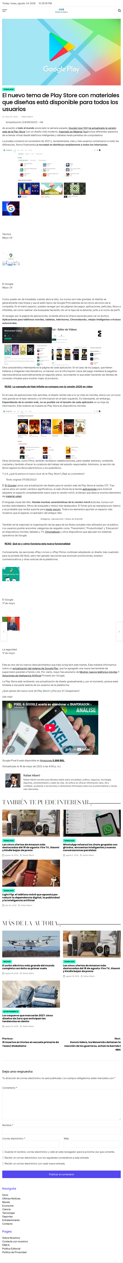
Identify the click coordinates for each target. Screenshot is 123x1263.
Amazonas (52, 760)
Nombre (7, 1125)
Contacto (7, 1223)
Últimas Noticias (11, 1198)
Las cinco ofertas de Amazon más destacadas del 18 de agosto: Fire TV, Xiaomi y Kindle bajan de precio (30, 847)
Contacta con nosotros (15, 1241)
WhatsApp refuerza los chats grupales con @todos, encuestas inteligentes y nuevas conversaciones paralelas (90, 847)
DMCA (6, 1244)
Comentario (9, 1087)
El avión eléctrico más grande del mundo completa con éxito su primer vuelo (28, 967)
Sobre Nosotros (11, 1237)
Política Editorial (11, 1248)
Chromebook (52, 531)
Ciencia (6, 1209)
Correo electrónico (13, 1138)
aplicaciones (89, 489)
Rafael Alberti (27, 117)
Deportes (7, 1216)
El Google (10, 485)
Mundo (6, 1202)
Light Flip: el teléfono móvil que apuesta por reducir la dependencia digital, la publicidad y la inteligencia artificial (31, 897)
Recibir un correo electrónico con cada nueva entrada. (35, 1163)
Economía (8, 1205)
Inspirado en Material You (73, 131)
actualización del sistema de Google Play (35, 668)
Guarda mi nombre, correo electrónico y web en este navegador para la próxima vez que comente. (60, 1151)
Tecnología (8, 89)
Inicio (5, 1194)
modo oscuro (53, 509)
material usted (13, 496)
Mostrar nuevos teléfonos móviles (98, 671)
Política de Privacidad (14, 1252)
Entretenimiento (10, 1011)
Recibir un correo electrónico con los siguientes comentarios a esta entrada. (47, 1157)
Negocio (7, 961)
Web (66, 1138)
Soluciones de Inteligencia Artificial (21, 675)
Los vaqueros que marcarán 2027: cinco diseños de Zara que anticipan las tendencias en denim (27, 1018)
